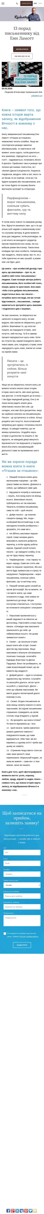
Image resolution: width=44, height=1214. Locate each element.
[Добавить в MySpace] (22, 1211)
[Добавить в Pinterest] (26, 1211)
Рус (40, 3)
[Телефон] (17, 3)
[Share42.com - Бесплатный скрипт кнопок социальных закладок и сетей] (35, 1211)
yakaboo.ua (36, 96)
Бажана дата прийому (11, 891)
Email (5, 859)
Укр (35, 3)
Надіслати (22, 945)
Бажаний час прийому (11, 902)
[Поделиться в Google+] (13, 1211)
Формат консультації (11, 880)
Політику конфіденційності (29, 936)
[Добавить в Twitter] (31, 1211)
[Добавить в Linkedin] (17, 1211)
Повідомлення (9, 913)
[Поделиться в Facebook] (8, 1211)
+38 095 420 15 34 (22, 56)
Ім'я (5, 848)
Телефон (7, 869)
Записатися (26, 3)
